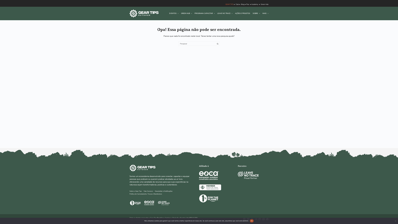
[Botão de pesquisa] (218, 44)
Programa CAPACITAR (204, 13)
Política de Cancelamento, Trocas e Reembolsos (146, 194)
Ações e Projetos (242, 13)
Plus (247, 4)
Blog (242, 4)
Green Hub (264, 4)
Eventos (173, 13)
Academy (254, 4)
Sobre (255, 13)
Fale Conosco (148, 191)
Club (237, 4)
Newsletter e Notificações (163, 191)
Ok (252, 221)
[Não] (395, 221)
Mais (264, 13)
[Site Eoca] (209, 175)
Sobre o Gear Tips (136, 191)
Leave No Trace (224, 13)
